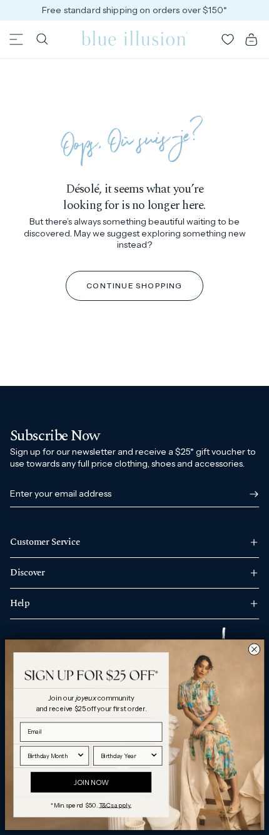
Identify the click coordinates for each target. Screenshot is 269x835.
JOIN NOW (91, 781)
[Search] (41, 39)
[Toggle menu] (16, 39)
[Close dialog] (254, 649)
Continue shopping (134, 285)
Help (20, 603)
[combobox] (52, 755)
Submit (251, 494)
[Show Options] (80, 755)
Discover (27, 572)
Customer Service (44, 543)
